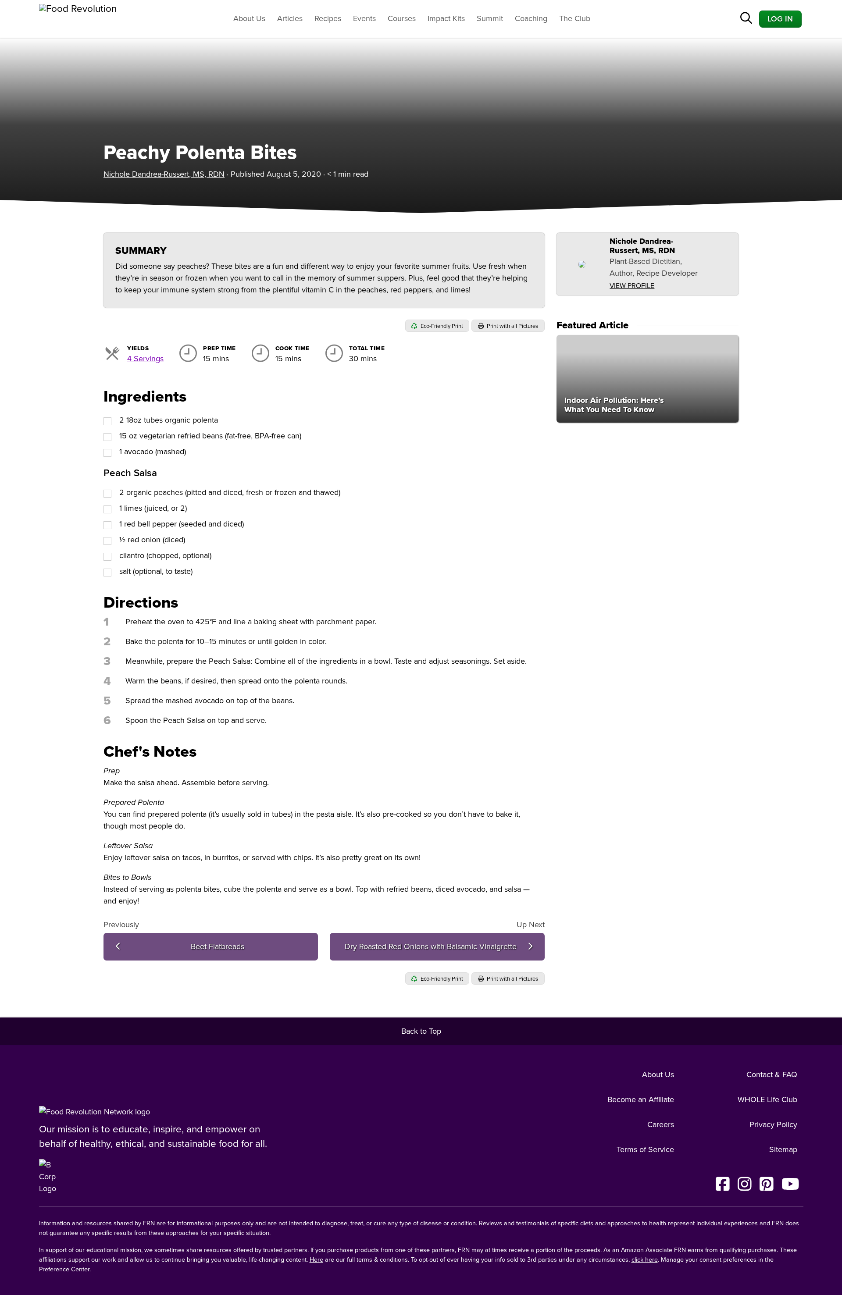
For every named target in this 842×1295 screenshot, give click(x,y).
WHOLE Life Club (767, 1099)
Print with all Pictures (511, 326)
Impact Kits (446, 18)
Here (316, 1259)
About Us (249, 18)
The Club (574, 18)
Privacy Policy (773, 1124)
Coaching (531, 18)
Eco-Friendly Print (441, 326)
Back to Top (421, 1031)
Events (364, 18)
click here (645, 1259)
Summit (490, 18)
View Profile (632, 286)
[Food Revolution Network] (94, 1112)
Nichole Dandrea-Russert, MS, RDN (164, 174)
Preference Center (64, 1269)
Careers (660, 1124)
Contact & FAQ (771, 1074)
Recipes (327, 18)
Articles (290, 18)
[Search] (746, 19)
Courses (402, 18)
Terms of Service (645, 1149)
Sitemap (783, 1149)
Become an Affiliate (640, 1099)
